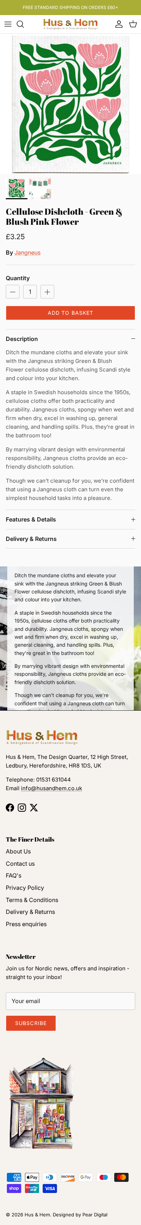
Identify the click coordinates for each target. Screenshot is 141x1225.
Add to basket (71, 313)
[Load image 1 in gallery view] (70, 104)
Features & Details (31, 519)
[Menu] (8, 24)
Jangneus (27, 252)
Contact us (20, 863)
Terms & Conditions (32, 899)
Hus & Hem (37, 1214)
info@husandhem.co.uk (51, 788)
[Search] (24, 24)
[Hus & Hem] (70, 24)
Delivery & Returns (31, 538)
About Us (18, 851)
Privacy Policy (25, 887)
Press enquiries (26, 924)
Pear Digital (94, 1214)
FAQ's (13, 875)
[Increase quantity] (47, 292)
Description (22, 338)
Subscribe (31, 1023)
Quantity (18, 278)
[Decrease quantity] (13, 292)
